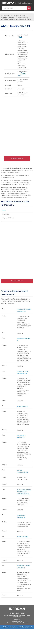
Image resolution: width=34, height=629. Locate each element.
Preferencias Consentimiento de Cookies (17, 623)
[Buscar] (28, 8)
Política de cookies (17, 621)
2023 (3, 210)
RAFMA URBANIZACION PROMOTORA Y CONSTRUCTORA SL (24, 491)
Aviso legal (17, 619)
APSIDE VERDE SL (22, 406)
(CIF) (20, 37)
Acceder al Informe (17, 158)
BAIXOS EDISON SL (23, 536)
